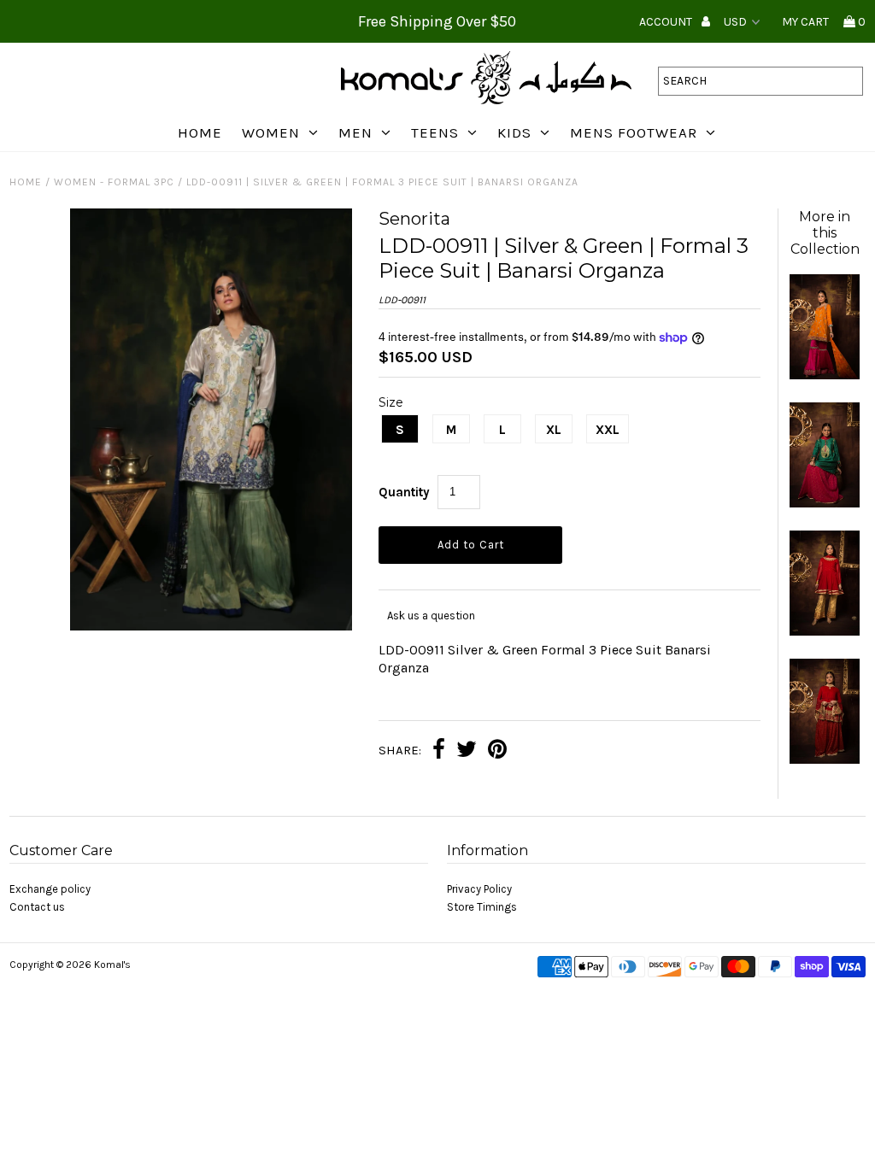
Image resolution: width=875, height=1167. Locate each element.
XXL (608, 429)
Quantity (404, 492)
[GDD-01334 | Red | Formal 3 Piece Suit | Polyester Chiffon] (825, 631)
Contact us (37, 906)
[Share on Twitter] (466, 751)
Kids (514, 132)
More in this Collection (825, 232)
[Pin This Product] (497, 751)
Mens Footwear (633, 132)
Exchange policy (50, 889)
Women (271, 132)
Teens (435, 132)
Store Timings (482, 906)
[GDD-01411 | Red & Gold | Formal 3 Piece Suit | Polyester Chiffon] (825, 760)
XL (553, 429)
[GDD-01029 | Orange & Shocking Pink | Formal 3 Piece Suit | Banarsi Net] (825, 375)
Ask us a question (431, 615)
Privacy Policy (479, 889)
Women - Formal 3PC (114, 182)
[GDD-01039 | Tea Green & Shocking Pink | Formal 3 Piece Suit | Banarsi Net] (825, 503)
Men (355, 132)
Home (200, 132)
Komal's (112, 965)
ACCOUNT (667, 22)
